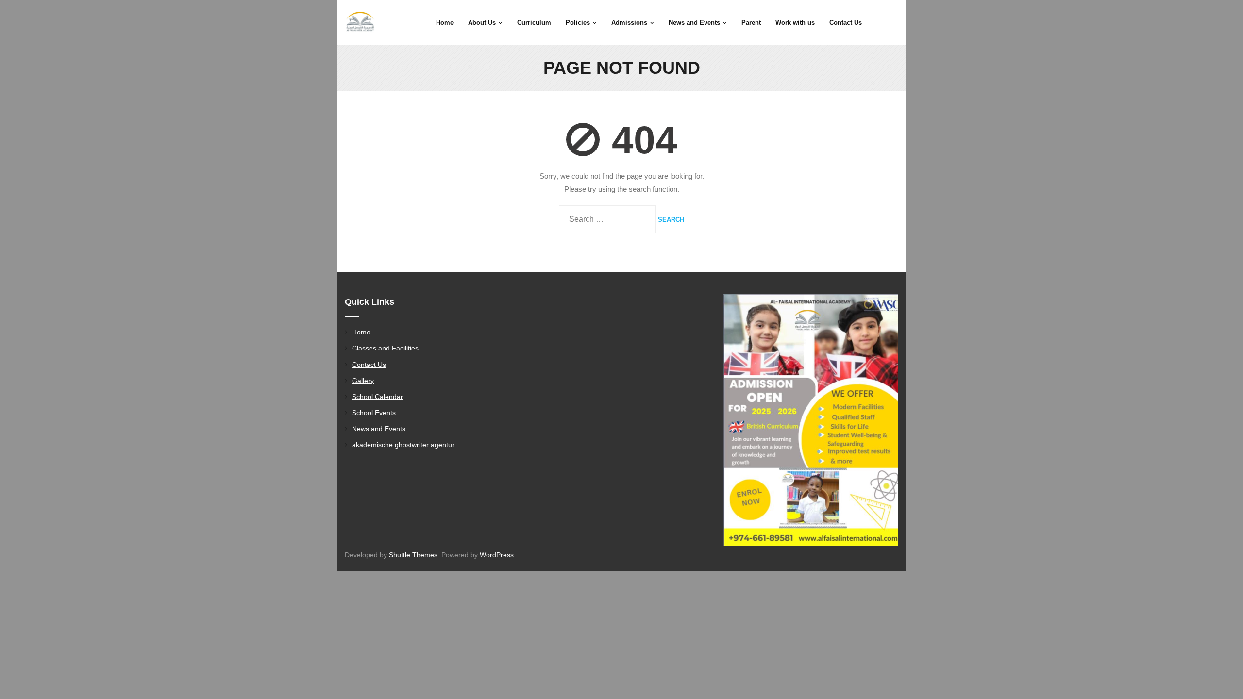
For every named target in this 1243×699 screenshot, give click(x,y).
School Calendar (377, 396)
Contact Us (369, 364)
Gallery (363, 380)
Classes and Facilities (385, 348)
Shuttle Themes (413, 555)
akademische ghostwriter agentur (403, 445)
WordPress (497, 555)
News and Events (378, 429)
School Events (374, 412)
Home (361, 332)
